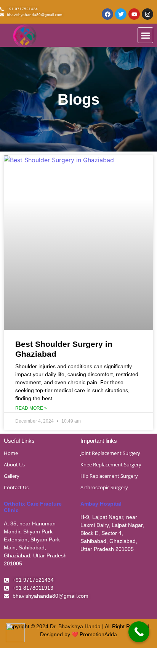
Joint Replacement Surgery (110, 453)
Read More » (31, 408)
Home (11, 453)
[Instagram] (147, 14)
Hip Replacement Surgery (109, 475)
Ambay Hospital (101, 504)
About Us (14, 464)
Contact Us (16, 487)
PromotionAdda (98, 634)
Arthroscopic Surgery (104, 487)
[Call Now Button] (138, 631)
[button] (145, 35)
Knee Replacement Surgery (110, 464)
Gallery (11, 475)
